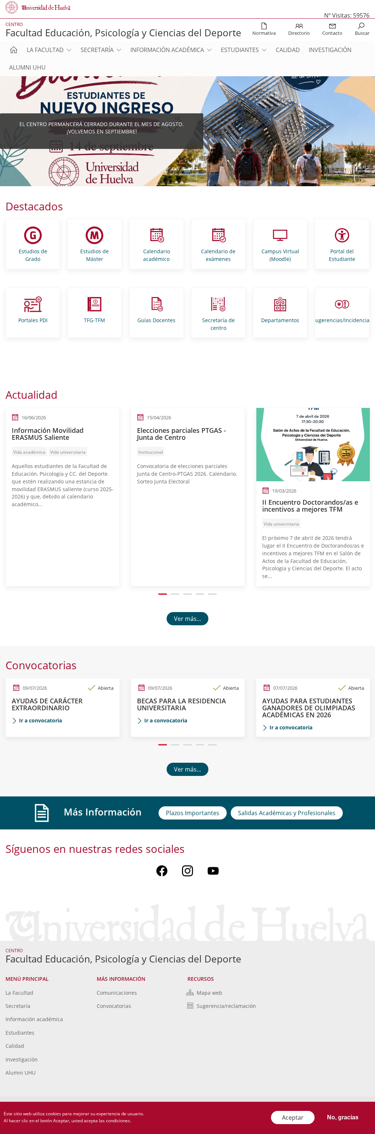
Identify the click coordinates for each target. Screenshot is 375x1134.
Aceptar (293, 1117)
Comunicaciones (117, 992)
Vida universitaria (68, 452)
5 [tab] (212, 594)
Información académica (167, 50)
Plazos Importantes (192, 813)
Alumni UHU (27, 67)
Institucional (150, 452)
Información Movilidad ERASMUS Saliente (47, 434)
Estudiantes (240, 50)
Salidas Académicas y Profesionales (286, 813)
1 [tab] (181, 163)
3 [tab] (187, 594)
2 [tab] (194, 163)
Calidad (288, 50)
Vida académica (29, 452)
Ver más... (187, 619)
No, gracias (343, 1117)
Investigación (330, 50)
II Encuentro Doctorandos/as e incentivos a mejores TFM (310, 506)
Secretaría (97, 50)
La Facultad (45, 50)
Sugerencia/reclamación (226, 1005)
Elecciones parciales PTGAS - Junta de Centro (181, 434)
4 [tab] (200, 594)
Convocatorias (114, 1005)
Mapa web (209, 992)
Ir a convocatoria (40, 720)
